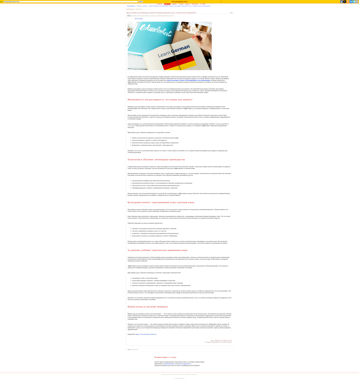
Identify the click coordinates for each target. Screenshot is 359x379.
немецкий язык (142, 15)
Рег (221, 1)
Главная (159, 4)
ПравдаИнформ (131, 6)
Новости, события (142, 6)
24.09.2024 (128, 9)
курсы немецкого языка (153, 15)
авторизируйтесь (169, 364)
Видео (174, 4)
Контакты (195, 4)
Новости (167, 4)
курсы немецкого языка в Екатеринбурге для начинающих (188, 80)
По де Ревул (169, 15)
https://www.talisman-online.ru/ (146, 334)
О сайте (203, 4)
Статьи (181, 4)
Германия (162, 15)
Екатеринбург (134, 15)
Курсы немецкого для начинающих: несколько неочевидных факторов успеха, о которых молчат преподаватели (179, 6)
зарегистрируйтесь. (184, 364)
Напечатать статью (133, 349)
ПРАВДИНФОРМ (179, 2)
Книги (187, 4)
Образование (139, 9)
